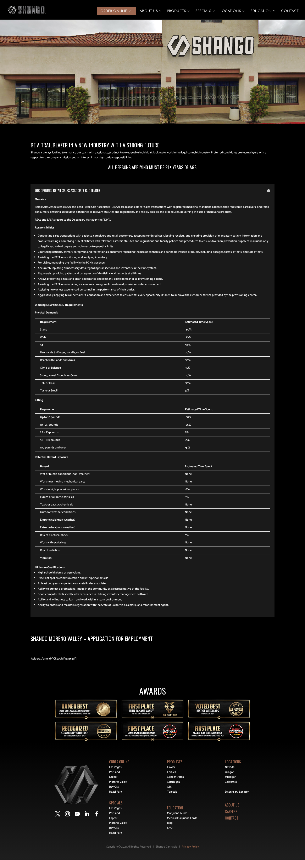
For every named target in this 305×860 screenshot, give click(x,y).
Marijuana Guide (177, 813)
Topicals (172, 792)
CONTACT (231, 818)
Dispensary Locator (237, 792)
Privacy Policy (190, 846)
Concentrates (175, 777)
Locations (231, 11)
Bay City (114, 787)
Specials (203, 11)
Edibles (171, 772)
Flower (171, 767)
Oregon (229, 772)
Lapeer (113, 777)
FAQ (169, 828)
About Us (149, 11)
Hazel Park (115, 792)
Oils (169, 787)
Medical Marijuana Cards (182, 818)
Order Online (113, 11)
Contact (290, 11)
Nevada (229, 767)
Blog (170, 823)
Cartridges (173, 782)
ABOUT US (232, 805)
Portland (114, 772)
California (231, 782)
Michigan (230, 777)
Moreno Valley (118, 782)
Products (176, 11)
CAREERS (231, 811)
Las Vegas (115, 767)
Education (261, 11)
